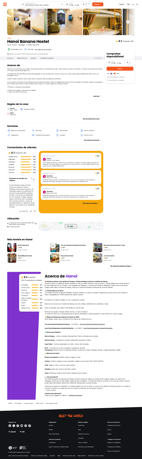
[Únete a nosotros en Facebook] (10, 425)
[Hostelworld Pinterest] (25, 425)
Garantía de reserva (83, 434)
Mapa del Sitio (82, 455)
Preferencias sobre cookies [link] (96, 455)
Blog (79, 429)
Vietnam (14, 45)
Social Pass (81, 425)
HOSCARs (81, 438)
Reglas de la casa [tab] (22, 58)
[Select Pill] (133, 4)
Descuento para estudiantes (86, 446)
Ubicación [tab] (33, 58)
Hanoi (9, 45)
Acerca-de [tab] (10, 58)
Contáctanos (52, 442)
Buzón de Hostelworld (113, 451)
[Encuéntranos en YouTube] (21, 425)
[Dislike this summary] (34, 211)
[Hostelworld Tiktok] (29, 425)
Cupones (52, 455)
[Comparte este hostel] (133, 34)
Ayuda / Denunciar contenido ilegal (58, 446)
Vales (58, 455)
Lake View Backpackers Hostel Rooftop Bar (97, 328)
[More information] (34, 179)
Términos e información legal (39, 455)
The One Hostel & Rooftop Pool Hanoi (92, 324)
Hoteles (51, 429)
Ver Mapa (21, 45)
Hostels (51, 425)
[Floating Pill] (128, 22)
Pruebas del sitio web (69, 455)
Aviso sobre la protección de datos (18, 455)
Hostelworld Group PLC (113, 425)
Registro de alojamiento (114, 442)
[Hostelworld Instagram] (17, 425)
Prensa (109, 429)
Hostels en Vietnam (75, 395)
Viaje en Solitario (83, 442)
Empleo (109, 434)
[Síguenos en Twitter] (13, 425)
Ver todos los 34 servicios (43, 49)
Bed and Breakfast (54, 434)
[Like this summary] (30, 211)
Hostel (9, 38)
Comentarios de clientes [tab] (47, 58)
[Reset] (62, 4)
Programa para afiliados (114, 446)
